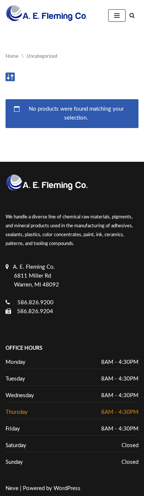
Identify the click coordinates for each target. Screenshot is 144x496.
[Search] (132, 15)
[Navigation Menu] (117, 15)
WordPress (67, 488)
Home (12, 56)
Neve (12, 488)
